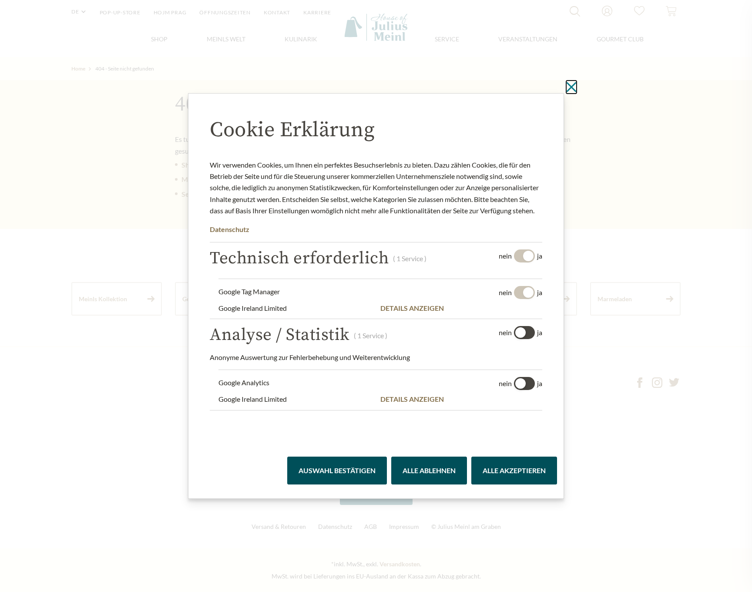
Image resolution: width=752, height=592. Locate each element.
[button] (461, 308)
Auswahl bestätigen (337, 470)
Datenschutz (229, 229)
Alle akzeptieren (514, 470)
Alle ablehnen (429, 470)
